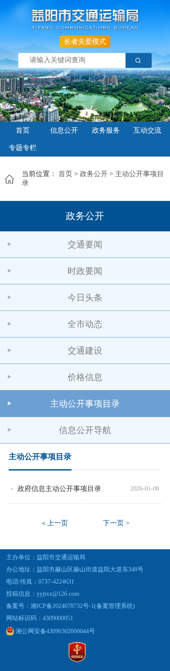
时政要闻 (85, 271)
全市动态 (85, 324)
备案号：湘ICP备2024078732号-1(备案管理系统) (70, 606)
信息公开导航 (85, 430)
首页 (23, 130)
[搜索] (139, 60)
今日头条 (85, 297)
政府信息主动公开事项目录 (59, 488)
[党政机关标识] (77, 660)
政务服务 (106, 130)
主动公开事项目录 (85, 403)
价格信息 (85, 377)
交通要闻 (85, 244)
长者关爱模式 (85, 41)
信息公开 (64, 130)
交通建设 (85, 350)
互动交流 (147, 130)
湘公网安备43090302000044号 (54, 631)
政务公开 (94, 173)
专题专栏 (23, 147)
